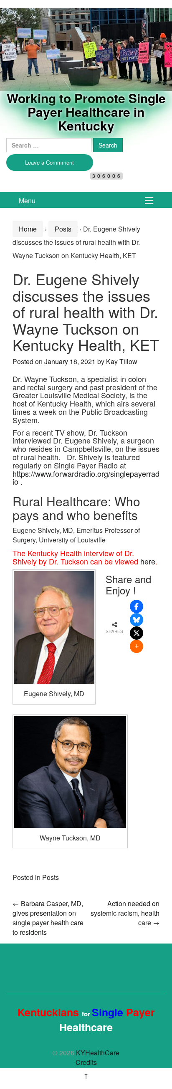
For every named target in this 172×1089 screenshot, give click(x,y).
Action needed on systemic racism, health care (125, 913)
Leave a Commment (49, 162)
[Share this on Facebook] (136, 606)
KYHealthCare (54, 22)
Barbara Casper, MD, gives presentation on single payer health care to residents (48, 918)
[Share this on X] (136, 633)
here (147, 561)
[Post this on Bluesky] (136, 619)
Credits (86, 1062)
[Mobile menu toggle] (149, 200)
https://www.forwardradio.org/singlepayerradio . (86, 477)
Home (28, 229)
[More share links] (136, 646)
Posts (63, 229)
